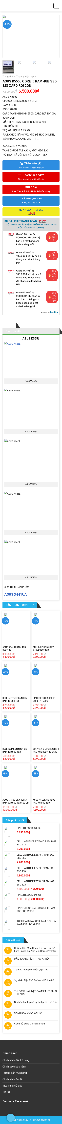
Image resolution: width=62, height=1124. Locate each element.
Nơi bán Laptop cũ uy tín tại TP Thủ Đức (35, 1002)
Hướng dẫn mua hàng (14, 1072)
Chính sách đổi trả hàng (15, 1060)
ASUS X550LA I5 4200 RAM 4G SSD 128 (44, 801)
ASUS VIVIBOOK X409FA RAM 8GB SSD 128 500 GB (15, 801)
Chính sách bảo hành (14, 1066)
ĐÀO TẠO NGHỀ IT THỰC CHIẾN (31, 958)
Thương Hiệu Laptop (26, 76)
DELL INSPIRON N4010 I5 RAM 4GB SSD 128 (14, 750)
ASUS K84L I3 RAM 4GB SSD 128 (14, 648)
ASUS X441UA (15, 594)
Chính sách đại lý (12, 1079)
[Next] (54, 36)
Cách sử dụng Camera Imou (29, 1023)
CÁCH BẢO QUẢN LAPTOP (28, 1012)
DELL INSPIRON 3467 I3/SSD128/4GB (43, 648)
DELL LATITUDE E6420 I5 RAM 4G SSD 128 (14, 699)
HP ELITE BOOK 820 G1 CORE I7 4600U (44, 699)
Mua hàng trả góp (12, 1085)
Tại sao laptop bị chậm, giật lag (31, 969)
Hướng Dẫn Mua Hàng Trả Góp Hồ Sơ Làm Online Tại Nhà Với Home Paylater (35, 950)
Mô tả (9, 324)
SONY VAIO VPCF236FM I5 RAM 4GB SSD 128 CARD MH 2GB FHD (46, 752)
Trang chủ (7, 76)
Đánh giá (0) (13, 331)
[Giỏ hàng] (56, 6)
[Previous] (8, 36)
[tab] (9, 325)
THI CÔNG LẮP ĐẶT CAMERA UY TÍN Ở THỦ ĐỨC (35, 993)
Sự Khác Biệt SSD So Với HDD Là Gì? (34, 980)
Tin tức (6, 1091)
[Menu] (4, 6)
